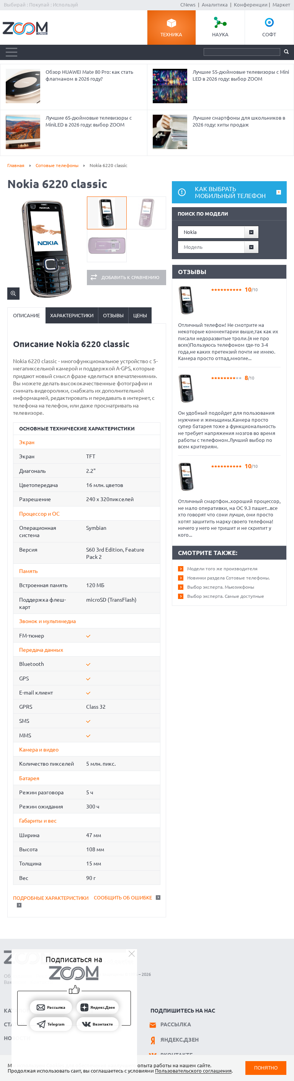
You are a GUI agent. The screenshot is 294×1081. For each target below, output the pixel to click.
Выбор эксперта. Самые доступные (225, 596)
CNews (188, 4)
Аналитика (215, 4)
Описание (26, 315)
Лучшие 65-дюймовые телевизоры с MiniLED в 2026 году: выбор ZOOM (89, 121)
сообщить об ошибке (123, 897)
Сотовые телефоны (57, 165)
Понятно (266, 1067)
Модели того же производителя (222, 568)
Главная (15, 165)
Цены (140, 315)
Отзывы (113, 315)
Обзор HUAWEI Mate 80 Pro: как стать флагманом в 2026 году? (89, 75)
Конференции (251, 4)
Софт (269, 34)
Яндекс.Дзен (179, 1040)
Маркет (281, 4)
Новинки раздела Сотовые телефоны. (228, 577)
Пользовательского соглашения (193, 1070)
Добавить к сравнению (130, 277)
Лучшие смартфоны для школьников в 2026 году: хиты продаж (239, 121)
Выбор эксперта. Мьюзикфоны (220, 586)
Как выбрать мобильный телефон (230, 192)
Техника (171, 34)
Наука (220, 34)
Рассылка (175, 1024)
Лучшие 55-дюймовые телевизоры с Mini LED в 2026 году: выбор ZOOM (241, 75)
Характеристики (71, 315)
